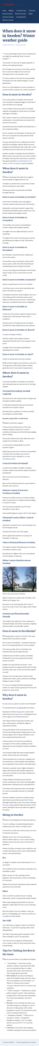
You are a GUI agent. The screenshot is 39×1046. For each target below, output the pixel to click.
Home (4, 10)
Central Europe (21, 10)
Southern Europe (8, 17)
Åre (32, 862)
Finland (30, 800)
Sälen (4, 896)
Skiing (30, 14)
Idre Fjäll (5, 925)
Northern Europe (20, 14)
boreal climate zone (16, 714)
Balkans (11, 10)
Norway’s (5, 805)
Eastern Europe (7, 14)
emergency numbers (13, 1018)
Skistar (24, 1013)
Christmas (32, 10)
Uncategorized (21, 17)
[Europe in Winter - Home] (14, 4)
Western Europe (7, 20)
